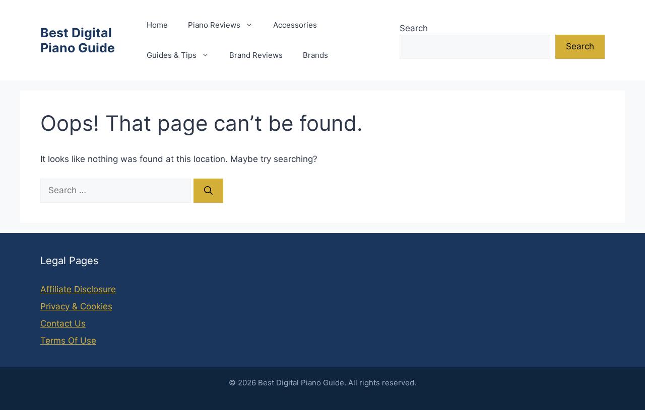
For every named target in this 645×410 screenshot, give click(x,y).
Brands (315, 55)
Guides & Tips (172, 55)
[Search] (208, 191)
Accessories (295, 25)
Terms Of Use (68, 341)
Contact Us (63, 323)
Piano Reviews (214, 25)
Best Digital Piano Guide (77, 40)
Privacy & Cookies (76, 306)
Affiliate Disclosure (78, 289)
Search (414, 28)
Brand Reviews (256, 55)
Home (157, 25)
